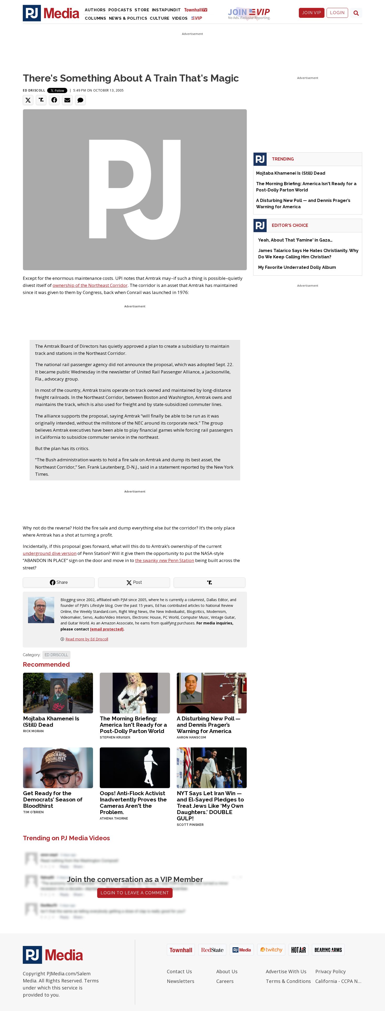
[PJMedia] (51, 13)
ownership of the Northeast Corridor (90, 285)
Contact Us (179, 971)
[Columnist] (43, 609)
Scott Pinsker (190, 825)
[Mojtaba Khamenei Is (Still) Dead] (58, 692)
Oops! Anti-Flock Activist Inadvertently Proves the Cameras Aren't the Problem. (133, 802)
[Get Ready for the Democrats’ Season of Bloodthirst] (58, 767)
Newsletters (180, 981)
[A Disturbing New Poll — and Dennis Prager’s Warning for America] (212, 692)
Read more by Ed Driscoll (86, 638)
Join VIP (311, 12)
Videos (180, 18)
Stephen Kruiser (115, 737)
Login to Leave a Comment (135, 892)
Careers (225, 981)
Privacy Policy (330, 971)
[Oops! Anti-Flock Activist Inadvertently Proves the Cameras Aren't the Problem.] (135, 767)
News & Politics (128, 18)
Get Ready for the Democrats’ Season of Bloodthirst (52, 799)
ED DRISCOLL (56, 655)
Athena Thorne (114, 818)
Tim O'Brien (33, 812)
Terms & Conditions (288, 981)
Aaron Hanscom (191, 737)
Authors (95, 10)
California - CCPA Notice (338, 981)
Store (142, 10)
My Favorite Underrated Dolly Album (297, 267)
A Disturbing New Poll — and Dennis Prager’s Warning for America (208, 724)
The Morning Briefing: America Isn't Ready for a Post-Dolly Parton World (133, 724)
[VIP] (196, 18)
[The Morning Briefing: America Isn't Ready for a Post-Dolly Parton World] (135, 692)
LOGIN (337, 12)
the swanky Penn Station (164, 560)
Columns (95, 18)
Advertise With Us (286, 971)
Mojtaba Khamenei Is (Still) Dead (51, 721)
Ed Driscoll (34, 90)
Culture (159, 18)
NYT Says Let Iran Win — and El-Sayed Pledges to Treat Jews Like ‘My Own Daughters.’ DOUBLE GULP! (210, 806)
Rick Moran (33, 731)
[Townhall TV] (197, 9)
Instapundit (166, 10)
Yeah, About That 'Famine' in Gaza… (295, 240)
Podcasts (120, 10)
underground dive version (49, 553)
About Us (227, 971)
